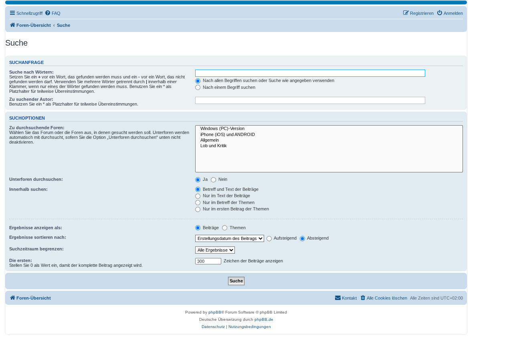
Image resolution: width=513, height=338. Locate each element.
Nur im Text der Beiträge (226, 195)
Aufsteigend (285, 238)
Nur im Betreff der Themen (228, 202)
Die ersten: (20, 260)
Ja (205, 179)
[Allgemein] (329, 140)
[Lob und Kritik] (329, 146)
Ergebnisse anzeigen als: (35, 227)
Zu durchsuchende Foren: (37, 127)
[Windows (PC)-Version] (329, 129)
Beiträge (210, 227)
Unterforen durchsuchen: (36, 179)
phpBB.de (263, 319)
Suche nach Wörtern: (31, 72)
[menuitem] (52, 13)
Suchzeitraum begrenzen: (36, 248)
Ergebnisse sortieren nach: (37, 237)
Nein (222, 179)
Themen (237, 227)
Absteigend (317, 238)
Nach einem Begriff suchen (228, 87)
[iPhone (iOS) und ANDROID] (329, 135)
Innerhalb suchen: (28, 189)
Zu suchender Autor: (31, 99)
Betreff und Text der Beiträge (230, 189)
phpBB (214, 312)
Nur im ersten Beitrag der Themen (235, 208)
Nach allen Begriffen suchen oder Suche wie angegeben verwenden (268, 80)
